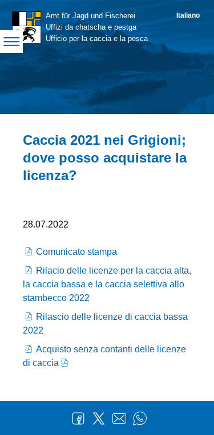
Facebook (78, 418)
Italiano (188, 15)
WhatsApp (139, 418)
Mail (119, 418)
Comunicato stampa (76, 252)
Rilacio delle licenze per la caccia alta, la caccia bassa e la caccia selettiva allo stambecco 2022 (107, 284)
